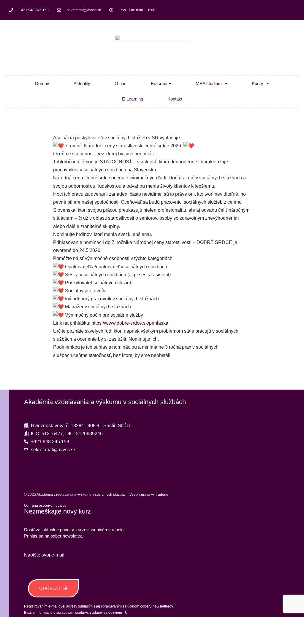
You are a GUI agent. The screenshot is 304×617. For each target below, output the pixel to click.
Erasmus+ (161, 83)
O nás (120, 83)
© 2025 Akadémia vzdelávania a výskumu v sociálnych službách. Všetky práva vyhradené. (96, 494)
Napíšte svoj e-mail (44, 554)
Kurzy (257, 83)
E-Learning (132, 98)
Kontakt (174, 98)
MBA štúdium (209, 83)
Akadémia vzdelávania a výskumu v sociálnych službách (105, 402)
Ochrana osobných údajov (45, 505)
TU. (126, 612)
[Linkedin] (291, 10)
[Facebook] (271, 10)
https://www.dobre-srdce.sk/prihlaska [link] (129, 323)
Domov (42, 83)
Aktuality (82, 83)
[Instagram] (281, 10)
